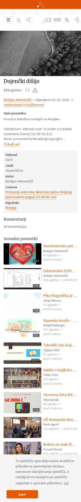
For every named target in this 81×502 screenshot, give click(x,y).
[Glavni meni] (8, 19)
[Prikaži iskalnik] (19, 19)
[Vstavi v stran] (27, 90)
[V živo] (57, 19)
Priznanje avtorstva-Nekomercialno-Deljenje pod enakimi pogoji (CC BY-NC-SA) (38, 194)
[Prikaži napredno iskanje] (28, 19)
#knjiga (10, 207)
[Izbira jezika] (67, 19)
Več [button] (66, 483)
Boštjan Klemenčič (17, 99)
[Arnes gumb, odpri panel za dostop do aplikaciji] (40, 4)
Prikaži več (12, 144)
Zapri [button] (22, 494)
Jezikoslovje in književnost (24, 104)
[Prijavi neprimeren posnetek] (35, 90)
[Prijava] (76, 19)
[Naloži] (48, 19)
